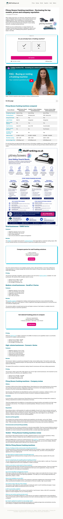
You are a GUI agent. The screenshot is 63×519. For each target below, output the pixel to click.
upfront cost (13, 335)
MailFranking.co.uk (14, 3)
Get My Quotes (31, 324)
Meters (54, 3)
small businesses (29, 240)
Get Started (31, 259)
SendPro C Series (12, 301)
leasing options (43, 275)
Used (51, 3)
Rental (41, 3)
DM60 (9, 240)
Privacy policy (45, 510)
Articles (39, 510)
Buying (37, 3)
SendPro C (35, 439)
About (35, 510)
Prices (33, 3)
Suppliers (46, 3)
